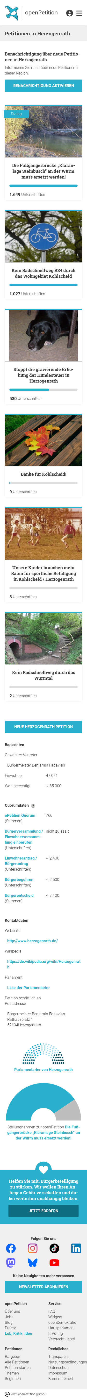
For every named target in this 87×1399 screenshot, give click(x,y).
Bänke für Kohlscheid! (43, 474)
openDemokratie (62, 1322)
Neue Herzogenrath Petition (43, 726)
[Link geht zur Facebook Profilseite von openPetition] (11, 1248)
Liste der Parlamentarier (28, 987)
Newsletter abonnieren (43, 1287)
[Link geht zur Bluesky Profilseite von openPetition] (32, 1262)
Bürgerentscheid (19, 895)
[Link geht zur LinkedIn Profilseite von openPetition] (76, 1248)
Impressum (57, 1373)
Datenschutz (59, 1367)
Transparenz (59, 1356)
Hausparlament (61, 1328)
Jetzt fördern (43, 1211)
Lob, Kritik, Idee (18, 1333)
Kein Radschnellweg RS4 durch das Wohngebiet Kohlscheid (43, 273)
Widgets (55, 1317)
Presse (10, 1328)
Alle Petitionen (17, 1362)
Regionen (13, 1378)
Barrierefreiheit (60, 1378)
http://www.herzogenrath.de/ (32, 941)
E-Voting (55, 1333)
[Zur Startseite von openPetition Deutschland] (32, 12)
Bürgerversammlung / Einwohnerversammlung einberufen (24, 837)
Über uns (12, 1311)
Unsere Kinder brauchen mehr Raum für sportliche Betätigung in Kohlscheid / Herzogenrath (43, 573)
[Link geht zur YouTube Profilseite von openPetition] (54, 1262)
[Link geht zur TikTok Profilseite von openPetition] (54, 1248)
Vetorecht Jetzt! (61, 1339)
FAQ (51, 1311)
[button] (69, 13)
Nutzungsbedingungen (67, 1362)
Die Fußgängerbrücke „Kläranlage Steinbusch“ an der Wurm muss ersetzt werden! (43, 171)
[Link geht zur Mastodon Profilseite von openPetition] (11, 1262)
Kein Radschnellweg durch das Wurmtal (43, 675)
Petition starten (18, 1367)
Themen (12, 1373)
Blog (9, 1322)
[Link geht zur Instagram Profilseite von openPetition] (32, 1248)
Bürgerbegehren (19, 879)
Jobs (9, 1317)
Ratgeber (12, 1356)
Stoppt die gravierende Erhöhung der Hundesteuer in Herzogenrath (43, 375)
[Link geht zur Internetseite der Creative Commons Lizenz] (8, 1394)
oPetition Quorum (20, 815)
